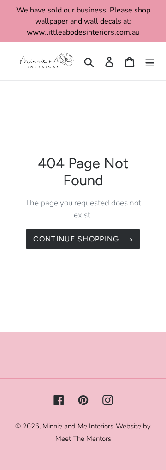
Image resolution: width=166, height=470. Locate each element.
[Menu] (150, 61)
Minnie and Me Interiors (77, 426)
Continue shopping (76, 239)
